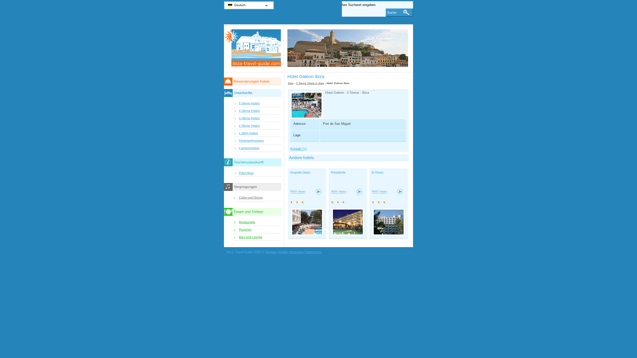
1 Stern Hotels (248, 133)
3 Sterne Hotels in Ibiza (310, 83)
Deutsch (240, 5)
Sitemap (270, 252)
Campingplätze (249, 148)
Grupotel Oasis (300, 172)
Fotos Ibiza (246, 173)
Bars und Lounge (250, 237)
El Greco (377, 172)
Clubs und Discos (251, 197)
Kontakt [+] (298, 149)
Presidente (338, 172)
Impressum (296, 252)
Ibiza (290, 83)
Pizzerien (245, 229)
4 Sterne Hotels (249, 111)
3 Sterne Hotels (249, 118)
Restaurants (247, 222)
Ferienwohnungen (251, 140)
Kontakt (282, 252)
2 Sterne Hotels (249, 126)
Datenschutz (313, 252)
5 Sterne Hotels (249, 103)
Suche (391, 12)
